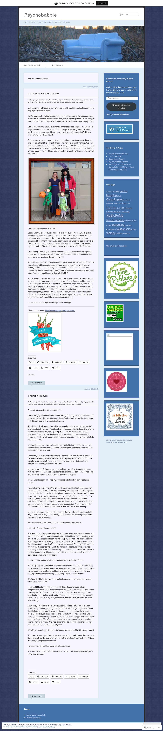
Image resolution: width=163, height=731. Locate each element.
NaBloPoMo (43, 102)
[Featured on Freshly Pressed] (119, 135)
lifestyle (128, 208)
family (81, 402)
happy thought (89, 402)
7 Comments (36, 696)
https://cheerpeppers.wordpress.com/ (60, 310)
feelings (122, 203)
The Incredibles (69, 102)
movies (43, 404)
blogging (111, 195)
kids (118, 208)
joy (33, 404)
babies (76, 402)
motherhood (125, 211)
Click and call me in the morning (121, 106)
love (39, 404)
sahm (134, 229)
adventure (69, 402)
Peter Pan (60, 102)
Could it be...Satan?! (116, 159)
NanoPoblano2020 (130, 220)
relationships (65, 404)
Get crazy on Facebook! (116, 245)
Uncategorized (51, 100)
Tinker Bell (79, 102)
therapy (111, 233)
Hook (29, 404)
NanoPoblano (52, 102)
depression (109, 203)
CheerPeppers (80, 100)
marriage (109, 212)
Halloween (34, 102)
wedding (126, 233)
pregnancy (111, 229)
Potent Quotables (57, 65)
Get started (102, 3)
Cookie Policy (50, 727)
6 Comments (36, 382)
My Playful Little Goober (118, 161)
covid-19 (128, 200)
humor (111, 207)
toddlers (119, 233)
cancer (119, 196)
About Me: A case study (32, 65)
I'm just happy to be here (118, 153)
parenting (50, 404)
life (36, 404)
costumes (89, 100)
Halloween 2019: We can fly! (43, 93)
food (128, 203)
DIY (29, 102)
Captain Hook (70, 100)
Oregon (109, 225)
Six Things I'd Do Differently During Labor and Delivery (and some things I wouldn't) (121, 167)
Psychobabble (40, 14)
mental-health (116, 212)
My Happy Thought (38, 396)
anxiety (116, 191)
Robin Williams (76, 404)
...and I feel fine (114, 156)
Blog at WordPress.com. (114, 440)
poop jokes (128, 225)
